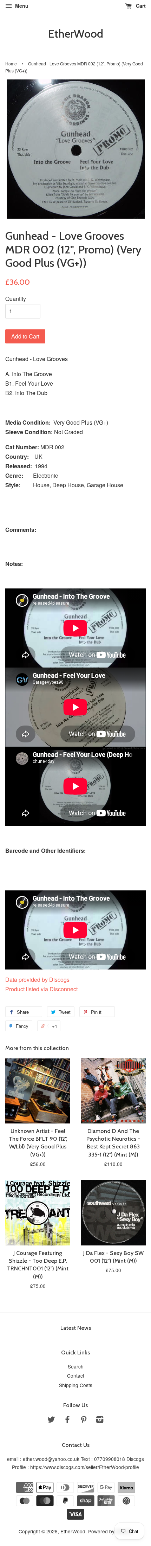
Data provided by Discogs (37, 979)
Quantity (15, 299)
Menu (21, 5)
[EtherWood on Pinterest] (83, 1420)
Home (11, 63)
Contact (75, 1375)
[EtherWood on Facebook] (67, 1420)
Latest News (75, 1328)
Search (76, 1366)
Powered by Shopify (110, 1531)
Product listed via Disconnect (41, 989)
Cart (140, 5)
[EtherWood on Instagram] (100, 1420)
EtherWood (75, 33)
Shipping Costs (75, 1385)
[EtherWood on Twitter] (51, 1420)
